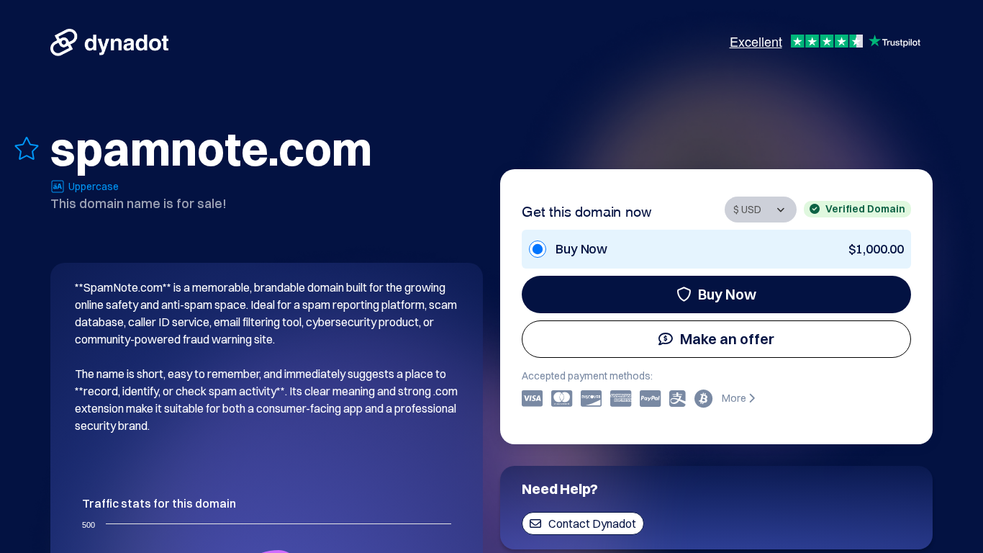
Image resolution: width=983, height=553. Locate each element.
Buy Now (727, 294)
